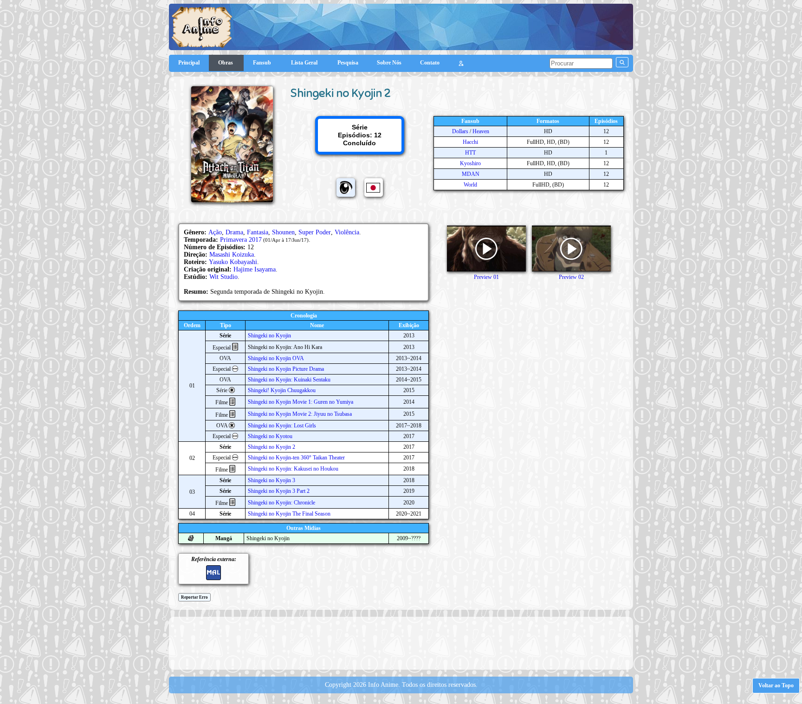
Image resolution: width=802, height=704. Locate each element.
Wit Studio (223, 276)
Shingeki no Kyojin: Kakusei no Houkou (293, 468)
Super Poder (314, 232)
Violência (347, 232)
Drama (234, 232)
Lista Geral (305, 62)
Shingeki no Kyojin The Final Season (289, 513)
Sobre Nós (389, 62)
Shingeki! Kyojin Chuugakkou (282, 390)
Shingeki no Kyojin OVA (276, 358)
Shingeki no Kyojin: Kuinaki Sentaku (289, 379)
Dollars (460, 131)
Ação (215, 232)
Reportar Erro (194, 597)
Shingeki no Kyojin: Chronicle (281, 502)
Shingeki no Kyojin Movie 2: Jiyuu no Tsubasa (300, 414)
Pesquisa (347, 62)
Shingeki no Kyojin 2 (271, 447)
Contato (430, 62)
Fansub (262, 62)
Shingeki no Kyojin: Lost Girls (282, 425)
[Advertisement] (401, 642)
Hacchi (470, 142)
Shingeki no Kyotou (270, 436)
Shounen (283, 232)
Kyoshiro (470, 163)
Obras (226, 62)
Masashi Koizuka (231, 254)
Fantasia (257, 232)
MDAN (470, 174)
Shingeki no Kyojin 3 (271, 480)
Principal (189, 62)
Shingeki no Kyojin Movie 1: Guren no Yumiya (300, 402)
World (470, 184)
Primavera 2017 (241, 239)
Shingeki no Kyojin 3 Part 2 (279, 491)
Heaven (480, 131)
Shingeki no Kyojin (269, 335)
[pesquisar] (622, 62)
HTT (470, 152)
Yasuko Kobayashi (233, 261)
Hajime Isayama (254, 269)
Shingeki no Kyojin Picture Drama (286, 369)
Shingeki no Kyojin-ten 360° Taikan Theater (296, 457)
